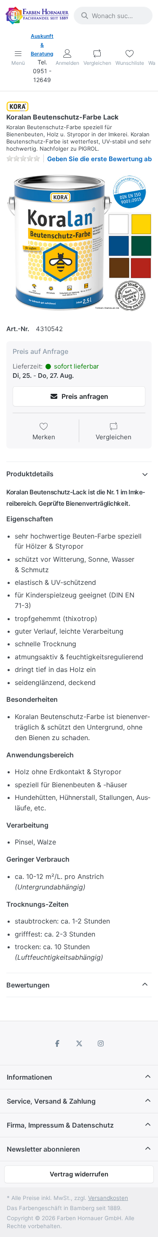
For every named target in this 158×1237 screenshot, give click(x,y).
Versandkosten (108, 1198)
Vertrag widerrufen (79, 1174)
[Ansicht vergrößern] (79, 242)
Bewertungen (28, 985)
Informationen (29, 1077)
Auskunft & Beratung (42, 45)
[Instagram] (100, 1043)
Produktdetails (30, 474)
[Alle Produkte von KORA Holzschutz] (17, 106)
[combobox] (113, 15)
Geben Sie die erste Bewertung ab (99, 159)
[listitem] (79, 242)
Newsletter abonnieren (43, 1149)
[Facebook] (57, 1043)
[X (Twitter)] (79, 1043)
